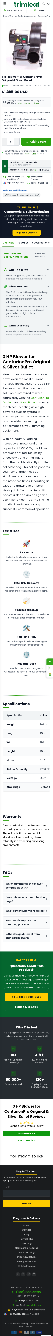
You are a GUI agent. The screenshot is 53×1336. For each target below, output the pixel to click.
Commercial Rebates (26, 1248)
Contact (26, 1229)
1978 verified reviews (34, 1309)
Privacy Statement (27, 1261)
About (26, 1225)
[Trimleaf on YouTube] (23, 1274)
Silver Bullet (28, 402)
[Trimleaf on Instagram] (28, 1274)
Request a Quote (25, 232)
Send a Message (26, 1007)
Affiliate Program (26, 1266)
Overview (8, 242)
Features (23, 242)
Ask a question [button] (26, 1140)
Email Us (45, 170)
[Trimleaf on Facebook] (18, 1274)
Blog (26, 1234)
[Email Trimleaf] (34, 1274)
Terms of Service (37, 1323)
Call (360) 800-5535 (26, 997)
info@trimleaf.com (28, 1300)
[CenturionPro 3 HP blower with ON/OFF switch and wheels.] (26, 46)
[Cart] (48, 3)
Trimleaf (16, 1323)
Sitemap (25, 1323)
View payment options (28, 103)
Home (6, 16)
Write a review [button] (26, 1133)
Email (6, 1187)
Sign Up (26, 1203)
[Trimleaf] (26, 4)
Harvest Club (30, 154)
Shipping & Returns (27, 1256)
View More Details (12, 132)
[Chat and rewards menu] (48, 668)
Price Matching (27, 1252)
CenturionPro (44, 16)
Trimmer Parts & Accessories (23, 16)
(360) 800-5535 (15, 170)
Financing (26, 1243)
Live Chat (20, 1305)
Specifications (41, 242)
